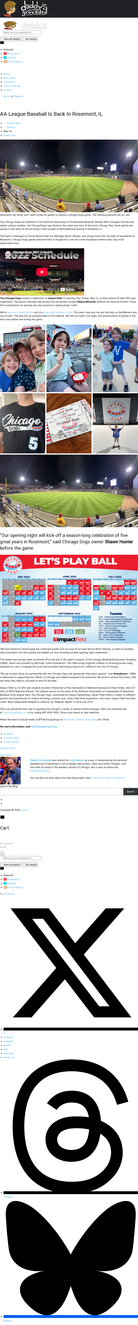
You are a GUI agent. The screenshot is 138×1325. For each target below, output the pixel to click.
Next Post (5, 755)
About (7, 73)
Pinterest (8, 1037)
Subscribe (9, 81)
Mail (6, 1049)
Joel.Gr (24, 809)
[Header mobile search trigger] (1, 103)
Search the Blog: (9, 786)
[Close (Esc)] (1, 843)
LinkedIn (8, 1041)
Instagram (90, 719)
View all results (12, 38)
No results (31, 38)
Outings (10, 127)
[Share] (4, 843)
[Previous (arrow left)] (1, 847)
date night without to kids (58, 312)
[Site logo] (25, 28)
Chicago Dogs (11, 737)
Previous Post (7, 748)
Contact (8, 90)
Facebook (69, 719)
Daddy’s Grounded (40, 760)
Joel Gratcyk (76, 760)
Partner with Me (12, 86)
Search (130, 791)
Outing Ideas (13, 123)
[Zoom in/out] (11, 843)
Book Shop (9, 77)
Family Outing (11, 741)
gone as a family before (20, 312)
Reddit (7, 1045)
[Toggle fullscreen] (8, 843)
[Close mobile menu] (1, 67)
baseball (8, 733)
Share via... (10, 1057)
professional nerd (39, 770)
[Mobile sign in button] (1, 99)
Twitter (79, 719)
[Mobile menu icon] (69, 19)
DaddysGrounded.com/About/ (108, 777)
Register (18, 96)
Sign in (7, 96)
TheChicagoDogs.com (15, 712)
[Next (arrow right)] (4, 847)
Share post (9, 135)
